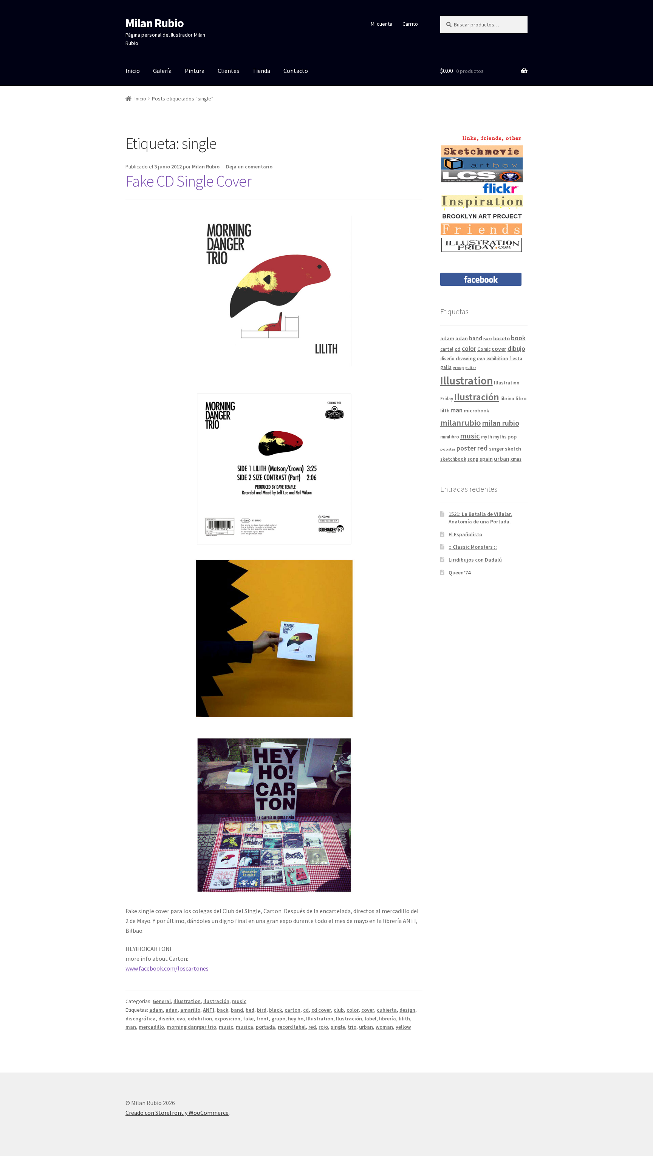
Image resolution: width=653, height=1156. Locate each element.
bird (261, 1009)
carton (292, 1009)
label (370, 1018)
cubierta (387, 1009)
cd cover (321, 1009)
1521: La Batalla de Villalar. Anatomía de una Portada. (480, 518)
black (275, 1009)
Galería (162, 70)
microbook (476, 410)
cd (306, 1009)
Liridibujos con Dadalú (475, 559)
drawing (466, 358)
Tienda (261, 70)
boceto (501, 338)
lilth (444, 410)
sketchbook (453, 459)
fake (248, 1018)
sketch (513, 448)
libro (520, 398)
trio (352, 1026)
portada (265, 1026)
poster (466, 448)
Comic (484, 349)
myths (499, 437)
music (239, 1001)
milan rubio (500, 423)
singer (496, 448)
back (222, 1009)
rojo (323, 1026)
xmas (516, 459)
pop (512, 436)
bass (487, 338)
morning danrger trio (191, 1026)
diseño (166, 1018)
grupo (278, 1018)
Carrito (410, 23)
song (472, 459)
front (262, 1018)
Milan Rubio (154, 23)
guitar (470, 367)
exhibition (200, 1018)
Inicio (132, 70)
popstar (447, 449)
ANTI (208, 1009)
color (353, 1009)
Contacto (295, 70)
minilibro (449, 437)
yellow (403, 1026)
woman (384, 1026)
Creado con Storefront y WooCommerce (177, 1112)
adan (172, 1009)
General (162, 1001)
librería (387, 1018)
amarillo (190, 1009)
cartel (446, 349)
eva (181, 1018)
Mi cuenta (381, 23)
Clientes (228, 70)
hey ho (295, 1018)
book (518, 338)
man (130, 1026)
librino (507, 398)
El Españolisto (465, 534)
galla (446, 367)
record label (292, 1026)
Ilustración (216, 1001)
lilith (404, 1018)
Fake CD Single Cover (188, 181)
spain (486, 458)
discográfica (140, 1018)
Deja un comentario (249, 166)
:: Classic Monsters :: (473, 546)
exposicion (227, 1018)
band (237, 1009)
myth (486, 437)
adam (156, 1009)
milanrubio (460, 422)
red (312, 1026)
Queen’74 (459, 572)
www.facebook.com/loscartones (167, 968)
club (339, 1009)
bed (250, 1009)
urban (366, 1026)
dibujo (516, 348)
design (407, 1009)
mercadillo (151, 1026)
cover (367, 1009)
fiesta (515, 358)
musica (244, 1026)
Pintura (194, 70)
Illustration (187, 1001)
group (458, 367)
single (338, 1026)
